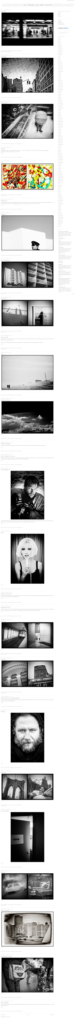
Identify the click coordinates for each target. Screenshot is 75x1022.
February (59, 45)
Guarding (3, 214)
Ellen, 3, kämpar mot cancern (8, 456)
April (58, 42)
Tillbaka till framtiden (5, 443)
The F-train (3, 11)
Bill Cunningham (5, 1002)
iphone (5, 195)
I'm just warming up (5, 400)
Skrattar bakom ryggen (6, 956)
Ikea (2, 162)
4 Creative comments (18, 143)
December (59, 48)
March (59, 62)
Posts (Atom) (8, 1016)
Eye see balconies (5, 260)
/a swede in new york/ (38, 5)
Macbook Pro (20, 150)
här (26, 202)
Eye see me (4, 298)
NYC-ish (3, 872)
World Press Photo (5, 607)
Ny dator (3, 148)
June (59, 39)
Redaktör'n (60, 264)
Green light (3, 56)
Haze (2, 354)
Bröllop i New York (61, 23)
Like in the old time (5, 910)
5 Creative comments (18, 527)
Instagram (59, 16)
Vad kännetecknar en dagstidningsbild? (10, 698)
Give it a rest (4, 102)
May (58, 59)
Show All (73, 293)
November (59, 50)
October (59, 51)
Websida (59, 12)
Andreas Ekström (61, 238)
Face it (2, 532)
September (60, 53)
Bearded (3, 711)
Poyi (39, 342)
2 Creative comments (18, 438)
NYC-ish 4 (3, 621)
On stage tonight (5, 811)
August (59, 54)
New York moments (7, 51)
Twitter (59, 15)
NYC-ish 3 (3, 659)
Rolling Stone (4, 200)
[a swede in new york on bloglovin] (63, 28)
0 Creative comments (18, 50)
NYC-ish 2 (3, 772)
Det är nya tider (4, 337)
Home (28, 1014)
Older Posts (52, 1014)
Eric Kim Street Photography (63, 231)
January (59, 65)
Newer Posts (3, 1014)
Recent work (60, 22)
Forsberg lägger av (5, 469)
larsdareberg (60, 261)
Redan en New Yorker (6, 594)
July (58, 56)
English (68, 0)
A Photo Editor (61, 247)
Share (2, 46)
